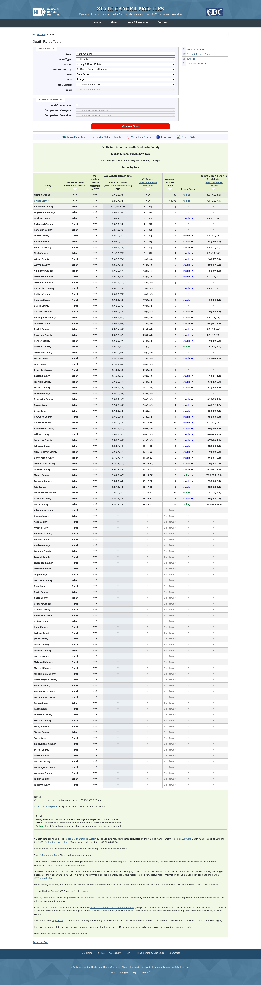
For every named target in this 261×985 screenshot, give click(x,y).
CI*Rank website (42, 878)
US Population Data (49, 855)
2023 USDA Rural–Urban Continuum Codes (112, 907)
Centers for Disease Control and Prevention (106, 897)
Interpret (166, 137)
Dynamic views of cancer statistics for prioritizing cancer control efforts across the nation (130, 14)
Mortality (41, 34)
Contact (162, 22)
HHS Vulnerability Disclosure (149, 952)
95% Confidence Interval (118, 185)
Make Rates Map (76, 137)
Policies (101, 952)
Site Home (87, 952)
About (114, 22)
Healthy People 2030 (44, 897)
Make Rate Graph (141, 137)
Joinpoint (122, 861)
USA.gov (186, 966)
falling (186, 194)
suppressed (57, 920)
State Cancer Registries (46, 806)
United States (41, 200)
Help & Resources (137, 22)
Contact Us (174, 952)
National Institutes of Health (136, 966)
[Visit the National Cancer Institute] (46, 10)
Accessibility (115, 952)
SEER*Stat (185, 838)
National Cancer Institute (166, 966)
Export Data (188, 137)
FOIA (128, 952)
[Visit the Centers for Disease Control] (214, 10)
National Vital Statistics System (80, 838)
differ (60, 865)
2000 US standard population (53, 842)
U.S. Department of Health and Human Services (95, 966)
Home (97, 22)
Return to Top (40, 942)
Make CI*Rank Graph (109, 137)
